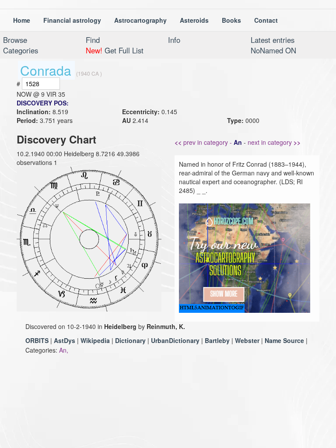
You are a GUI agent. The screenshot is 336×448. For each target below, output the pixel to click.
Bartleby (217, 340)
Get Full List (115, 50)
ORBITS (37, 340)
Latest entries (272, 40)
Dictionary (130, 340)
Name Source (284, 340)
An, (63, 350)
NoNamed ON (273, 50)
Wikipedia (95, 340)
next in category (274, 142)
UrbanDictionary (175, 340)
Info (174, 40)
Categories (20, 50)
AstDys (64, 340)
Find (93, 40)
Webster (247, 340)
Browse (15, 40)
